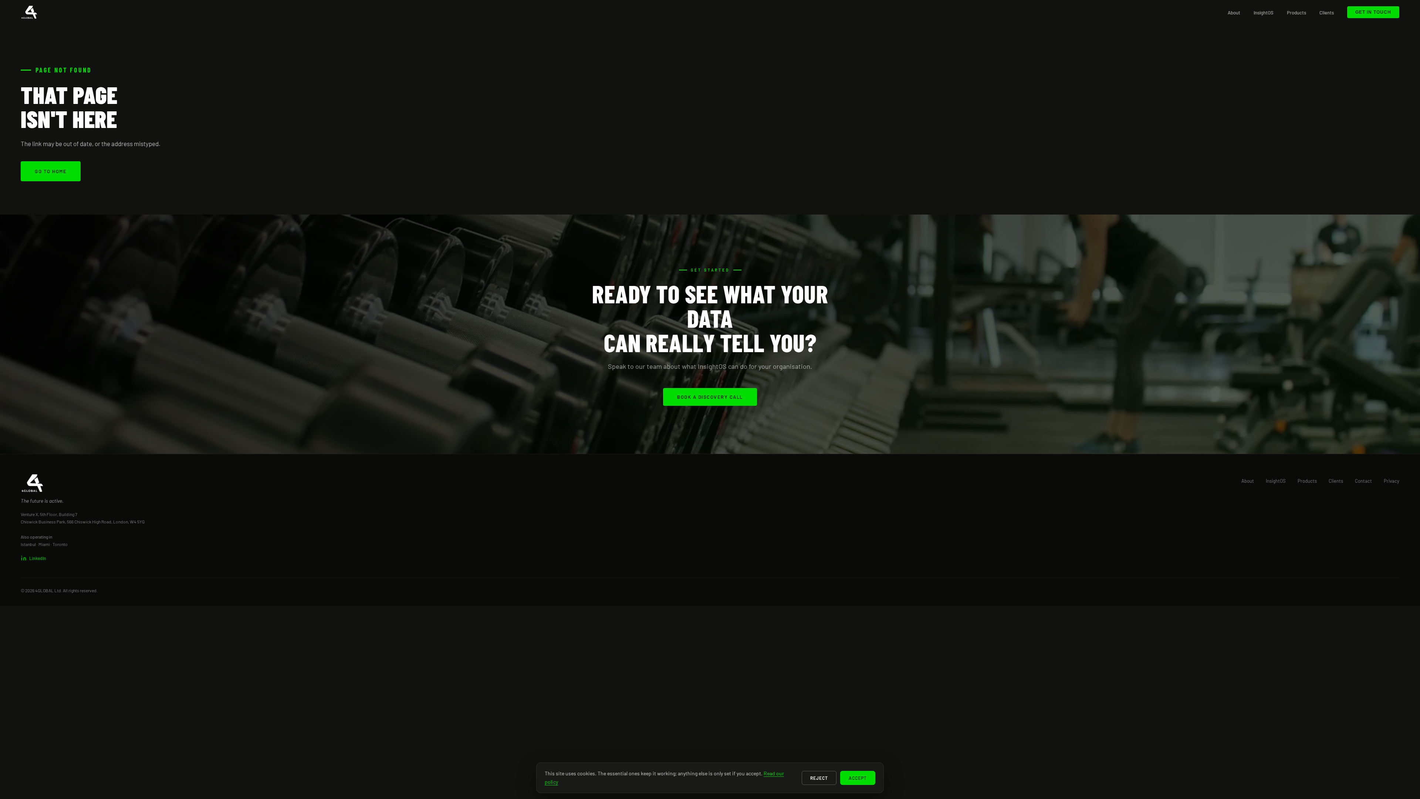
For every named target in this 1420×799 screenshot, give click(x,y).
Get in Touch (1373, 12)
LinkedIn (37, 558)
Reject (819, 778)
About (1234, 13)
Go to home (51, 171)
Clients (1326, 13)
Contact (1363, 481)
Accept (858, 778)
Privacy (1391, 481)
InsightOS (1264, 13)
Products (1296, 13)
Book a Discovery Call (710, 397)
